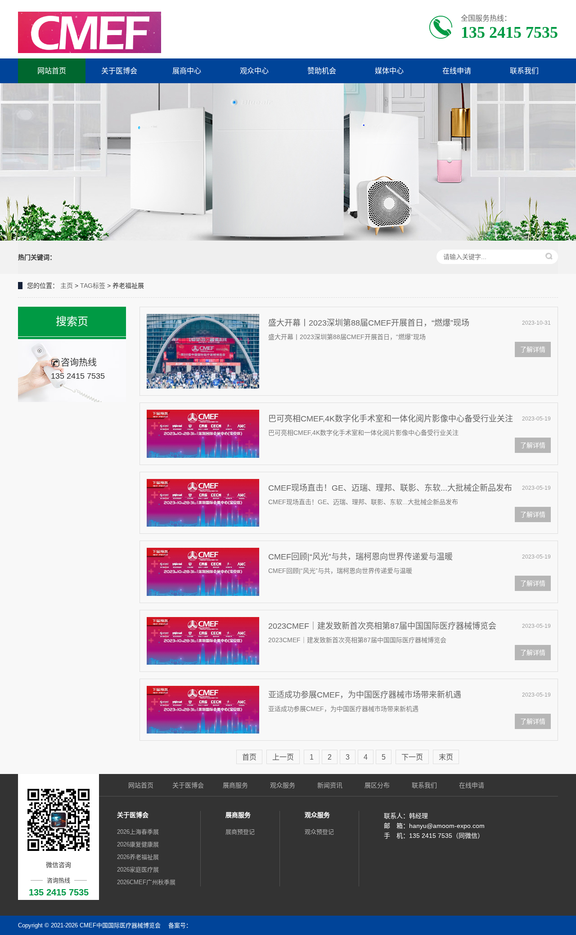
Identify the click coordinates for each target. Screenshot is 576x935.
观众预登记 (319, 831)
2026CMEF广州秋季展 (146, 882)
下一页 (412, 757)
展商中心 (186, 71)
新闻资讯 (329, 785)
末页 (446, 757)
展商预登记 (240, 831)
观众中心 (254, 71)
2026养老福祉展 (138, 857)
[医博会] (89, 32)
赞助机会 (321, 71)
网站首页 (51, 71)
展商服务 (235, 785)
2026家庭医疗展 (138, 869)
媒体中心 (389, 71)
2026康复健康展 (138, 844)
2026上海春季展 (138, 831)
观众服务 (282, 785)
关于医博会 (119, 71)
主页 (66, 285)
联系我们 (524, 71)
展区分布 (377, 785)
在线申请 (456, 71)
